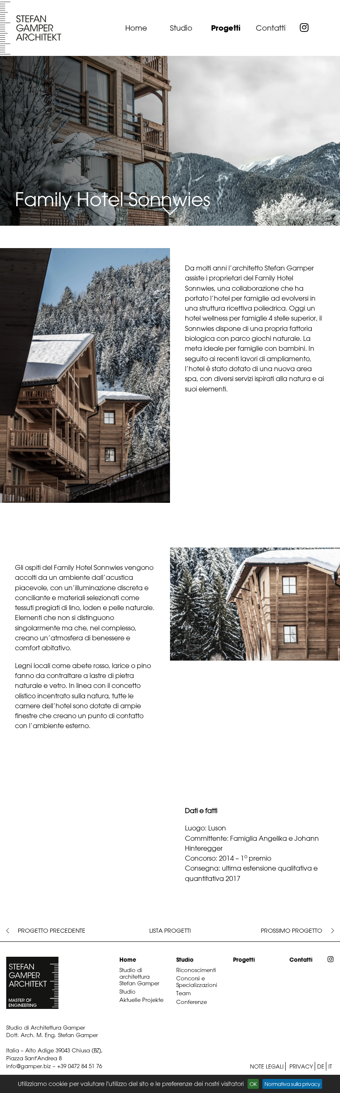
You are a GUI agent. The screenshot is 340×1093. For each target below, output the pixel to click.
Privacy (301, 1066)
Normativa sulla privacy (292, 1084)
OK (253, 1084)
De (320, 1066)
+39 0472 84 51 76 (79, 1065)
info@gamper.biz (28, 1065)
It (330, 1066)
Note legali (267, 1066)
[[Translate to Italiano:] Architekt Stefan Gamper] (31, 28)
